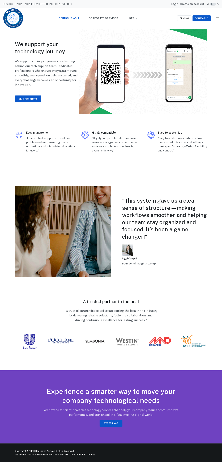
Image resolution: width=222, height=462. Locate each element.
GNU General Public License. (80, 454)
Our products (28, 99)
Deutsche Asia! (23, 454)
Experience (111, 423)
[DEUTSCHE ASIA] (13, 18)
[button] (71, 18)
